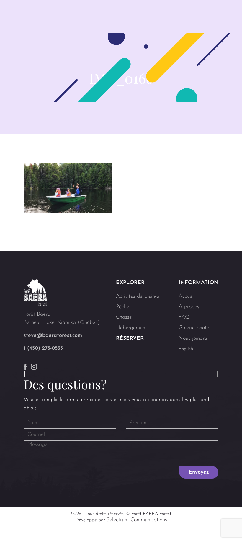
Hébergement (131, 328)
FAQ (184, 317)
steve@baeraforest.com (53, 335)
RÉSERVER (130, 338)
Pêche (122, 307)
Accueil (187, 296)
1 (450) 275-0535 (43, 348)
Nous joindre (193, 338)
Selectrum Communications (137, 520)
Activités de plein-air (139, 296)
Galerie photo (194, 328)
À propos (189, 307)
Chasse (124, 317)
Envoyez (199, 472)
